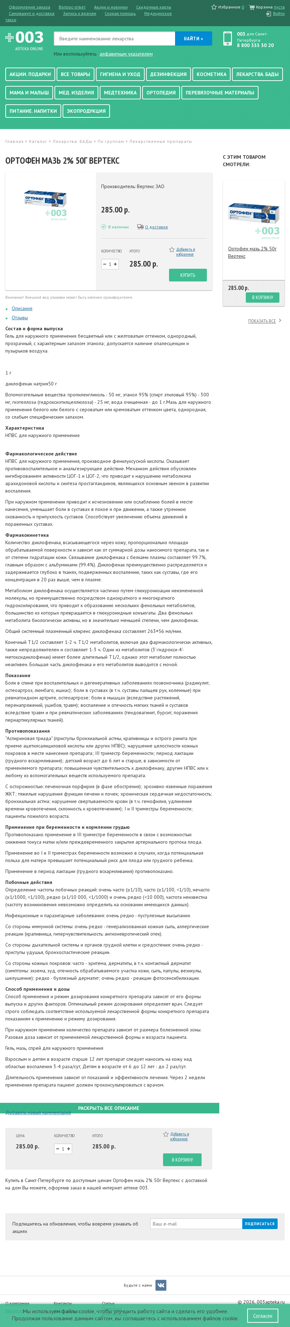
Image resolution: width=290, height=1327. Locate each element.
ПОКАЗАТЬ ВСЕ (262, 321)
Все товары (75, 74)
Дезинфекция (168, 74)
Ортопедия (161, 92)
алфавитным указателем (126, 54)
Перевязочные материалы (220, 92)
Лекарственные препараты (160, 141)
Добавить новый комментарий (38, 1112)
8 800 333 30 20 (255, 45)
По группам (111, 141)
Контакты (63, 1303)
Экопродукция (86, 111)
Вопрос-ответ (72, 7)
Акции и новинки (111, 7)
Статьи (108, 1303)
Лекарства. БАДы (257, 74)
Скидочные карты (153, 7)
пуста (279, 7)
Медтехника (120, 92)
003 (241, 34)
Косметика (211, 74)
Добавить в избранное (185, 252)
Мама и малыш (29, 92)
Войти (279, 13)
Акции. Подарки (30, 74)
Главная (14, 141)
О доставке (156, 226)
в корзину (182, 1160)
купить (187, 275)
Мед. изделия (76, 92)
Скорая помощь (120, 13)
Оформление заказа (29, 7)
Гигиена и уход (120, 74)
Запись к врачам (79, 13)
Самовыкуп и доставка (31, 13)
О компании (17, 1303)
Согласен (262, 1315)
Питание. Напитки (33, 111)
